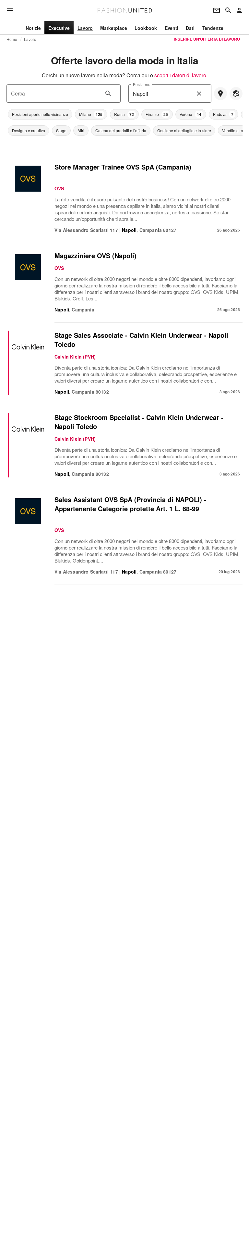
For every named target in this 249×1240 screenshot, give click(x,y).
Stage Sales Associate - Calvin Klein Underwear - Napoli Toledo (141, 339)
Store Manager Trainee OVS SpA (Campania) (122, 166)
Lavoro (30, 39)
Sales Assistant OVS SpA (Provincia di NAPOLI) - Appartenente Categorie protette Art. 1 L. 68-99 (130, 504)
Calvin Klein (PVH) (75, 356)
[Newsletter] (216, 10)
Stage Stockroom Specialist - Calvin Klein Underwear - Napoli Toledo (138, 421)
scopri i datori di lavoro (180, 75)
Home (12, 39)
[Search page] (228, 10)
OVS (59, 188)
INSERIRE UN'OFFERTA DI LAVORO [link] (207, 39)
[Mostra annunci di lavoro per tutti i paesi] (236, 93)
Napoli (129, 230)
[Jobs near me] (220, 93)
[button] (40, 114)
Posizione (141, 84)
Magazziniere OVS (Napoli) (95, 255)
